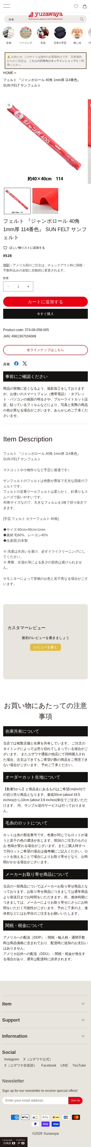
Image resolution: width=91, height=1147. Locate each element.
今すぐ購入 (45, 314)
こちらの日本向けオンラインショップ (52, 60)
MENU (7, 6)
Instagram (11, 1059)
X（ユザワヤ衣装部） (20, 1065)
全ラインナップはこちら (45, 350)
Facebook (48, 1065)
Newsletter (13, 1081)
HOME (8, 73)
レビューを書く (45, 647)
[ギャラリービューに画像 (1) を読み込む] (17, 201)
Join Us (75, 1100)
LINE (64, 1065)
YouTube (79, 1065)
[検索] (82, 19)
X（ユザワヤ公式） (38, 1059)
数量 (6, 278)
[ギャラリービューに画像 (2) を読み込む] (45, 201)
